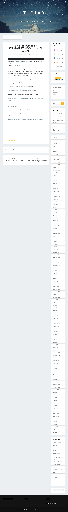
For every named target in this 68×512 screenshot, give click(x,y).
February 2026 (56, 156)
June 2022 (55, 273)
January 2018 (56, 413)
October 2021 (56, 294)
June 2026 (55, 146)
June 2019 (55, 368)
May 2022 (55, 276)
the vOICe (55, 480)
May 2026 (55, 149)
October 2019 (56, 358)
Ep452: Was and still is (58, 113)
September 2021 (56, 297)
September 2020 (56, 329)
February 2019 (56, 379)
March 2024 (55, 217)
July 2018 (55, 397)
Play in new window (17, 61)
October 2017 (56, 421)
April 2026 (55, 151)
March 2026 (55, 154)
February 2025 (56, 188)
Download (25, 61)
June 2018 (55, 400)
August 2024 (55, 204)
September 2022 (56, 265)
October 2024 (56, 199)
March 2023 (55, 249)
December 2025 (56, 162)
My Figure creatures (57, 461)
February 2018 (56, 411)
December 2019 (56, 352)
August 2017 (55, 426)
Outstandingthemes (41, 509)
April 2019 (55, 374)
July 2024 (55, 207)
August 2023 (55, 236)
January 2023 (56, 254)
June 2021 (55, 305)
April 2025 (55, 183)
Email (14, 65)
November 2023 (56, 228)
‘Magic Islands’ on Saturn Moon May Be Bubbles (19, 110)
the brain (55, 474)
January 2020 (56, 350)
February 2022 (56, 284)
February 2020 (56, 347)
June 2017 (55, 432)
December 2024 (56, 194)
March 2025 (55, 186)
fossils (54, 448)
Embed (9, 63)
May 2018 (55, 403)
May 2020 (55, 339)
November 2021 (56, 291)
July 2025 (55, 175)
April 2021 (55, 310)
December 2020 (56, 321)
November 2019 (56, 355)
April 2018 (55, 405)
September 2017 (56, 424)
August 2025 (55, 172)
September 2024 (56, 202)
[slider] (42, 59)
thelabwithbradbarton (22, 54)
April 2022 (55, 278)
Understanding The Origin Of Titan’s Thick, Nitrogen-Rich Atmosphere (25, 119)
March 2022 (55, 281)
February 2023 (56, 252)
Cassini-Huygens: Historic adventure (17, 83)
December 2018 (56, 384)
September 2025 (56, 170)
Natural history (56, 464)
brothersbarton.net (57, 89)
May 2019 (55, 371)
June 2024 (55, 209)
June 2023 (55, 241)
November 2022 (56, 260)
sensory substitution (57, 469)
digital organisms (57, 442)
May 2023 (55, 244)
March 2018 (55, 408)
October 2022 (56, 262)
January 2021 (56, 318)
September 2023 (56, 233)
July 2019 (55, 366)
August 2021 (55, 299)
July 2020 (55, 334)
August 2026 (55, 141)
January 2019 (56, 382)
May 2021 (55, 307)
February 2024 (56, 220)
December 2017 (56, 416)
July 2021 (55, 302)
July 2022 (55, 270)
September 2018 (56, 392)
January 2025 (56, 191)
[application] (26, 59)
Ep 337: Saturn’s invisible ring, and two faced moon (37, 160)
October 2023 (56, 231)
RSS (17, 65)
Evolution (55, 445)
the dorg (55, 477)
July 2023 (55, 239)
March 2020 (55, 344)
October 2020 (56, 326)
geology (54, 450)
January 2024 (56, 223)
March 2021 (55, 313)
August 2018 (55, 395)
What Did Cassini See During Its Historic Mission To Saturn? (22, 90)
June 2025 (55, 178)
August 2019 (55, 363)
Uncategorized (11, 140)
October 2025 (56, 167)
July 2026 (55, 143)
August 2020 (55, 331)
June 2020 (55, 337)
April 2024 (55, 215)
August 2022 (55, 268)
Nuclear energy (56, 466)
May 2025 (55, 180)
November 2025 (56, 164)
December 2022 (56, 257)
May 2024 (55, 212)
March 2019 (55, 376)
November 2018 (56, 387)
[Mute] (39, 59)
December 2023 (56, 225)
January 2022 (56, 286)
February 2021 (56, 315)
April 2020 (55, 342)
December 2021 (56, 289)
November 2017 (56, 419)
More (20, 65)
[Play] (9, 59)
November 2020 (56, 323)
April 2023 (55, 246)
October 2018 (56, 389)
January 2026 (56, 159)
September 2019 (56, 360)
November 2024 (56, 196)
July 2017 (55, 429)
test (54, 472)
